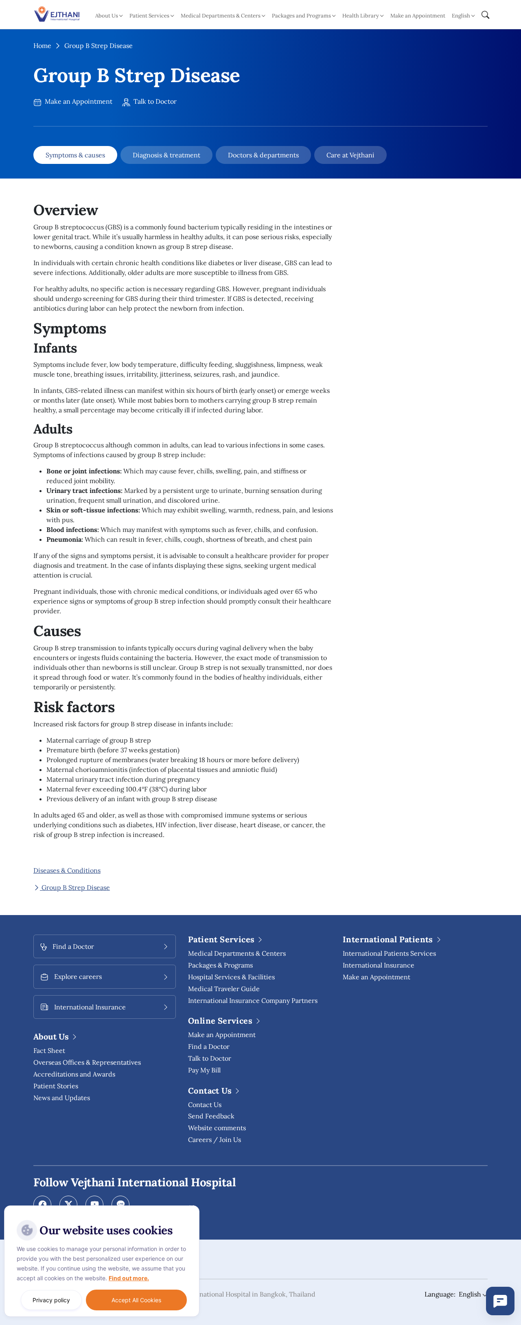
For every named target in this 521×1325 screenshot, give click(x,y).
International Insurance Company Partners (252, 1000)
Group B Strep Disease (75, 887)
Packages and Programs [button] (301, 15)
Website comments (217, 1128)
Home (42, 45)
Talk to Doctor (154, 101)
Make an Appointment (417, 15)
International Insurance (378, 965)
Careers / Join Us (214, 1139)
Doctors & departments (263, 155)
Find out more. (129, 1278)
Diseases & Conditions (67, 870)
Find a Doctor (209, 1046)
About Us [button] (106, 15)
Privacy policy (51, 1300)
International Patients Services (389, 953)
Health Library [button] (360, 15)
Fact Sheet (49, 1050)
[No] (191, 1207)
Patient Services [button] (149, 15)
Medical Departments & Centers (237, 953)
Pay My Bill (204, 1070)
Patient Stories (55, 1086)
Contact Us (204, 1105)
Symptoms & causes (75, 155)
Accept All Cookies (136, 1300)
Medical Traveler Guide (224, 989)
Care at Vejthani (350, 155)
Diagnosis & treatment (166, 155)
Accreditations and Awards (74, 1074)
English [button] (461, 15)
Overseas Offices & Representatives (87, 1062)
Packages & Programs (220, 965)
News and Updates (61, 1098)
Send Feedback (211, 1116)
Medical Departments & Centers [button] (220, 15)
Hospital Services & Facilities (231, 977)
